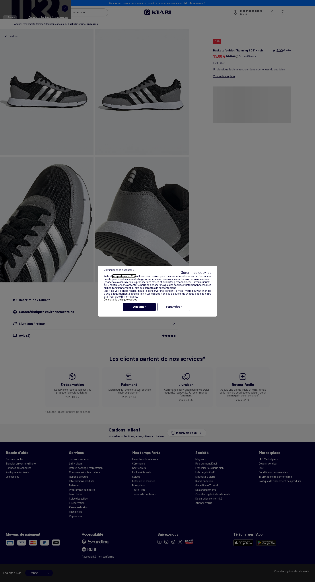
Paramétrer (174, 306)
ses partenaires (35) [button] (124, 276)
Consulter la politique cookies (120, 299)
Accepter (139, 306)
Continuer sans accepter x (119, 269)
